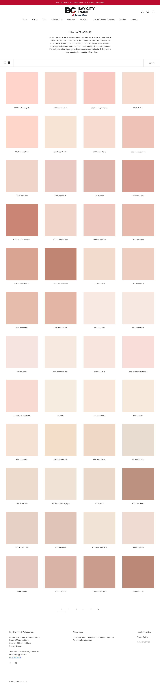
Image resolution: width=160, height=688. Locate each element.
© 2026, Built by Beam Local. (18, 682)
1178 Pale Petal (60, 547)
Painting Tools (56, 19)
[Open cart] (153, 11)
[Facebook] (10, 662)
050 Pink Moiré (99, 284)
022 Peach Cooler (60, 152)
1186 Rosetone (21, 591)
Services (122, 19)
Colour (35, 19)
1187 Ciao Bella (60, 591)
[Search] (148, 11)
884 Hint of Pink (138, 328)
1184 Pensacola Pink (99, 547)
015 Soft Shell (138, 108)
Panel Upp (84, 19)
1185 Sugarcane (138, 547)
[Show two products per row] (5, 62)
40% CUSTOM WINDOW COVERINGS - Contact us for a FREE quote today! (80, 2)
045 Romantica (138, 240)
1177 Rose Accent (21, 547)
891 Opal (60, 416)
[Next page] (98, 609)
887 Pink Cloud (99, 372)
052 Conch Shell (22, 328)
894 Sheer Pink (21, 460)
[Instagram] (16, 662)
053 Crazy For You (60, 328)
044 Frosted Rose (99, 240)
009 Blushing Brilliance (99, 108)
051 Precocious (138, 284)
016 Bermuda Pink (21, 152)
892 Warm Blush (99, 416)
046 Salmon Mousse (21, 284)
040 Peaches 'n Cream (21, 240)
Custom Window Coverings (104, 19)
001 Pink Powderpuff (21, 108)
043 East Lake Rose (60, 240)
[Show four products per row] (9, 62)
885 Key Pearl (22, 372)
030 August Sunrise (138, 152)
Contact (134, 19)
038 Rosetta (99, 196)
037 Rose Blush (60, 196)
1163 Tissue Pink (22, 504)
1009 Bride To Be (138, 460)
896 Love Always (99, 460)
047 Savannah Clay (61, 284)
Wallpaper (71, 19)
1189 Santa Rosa (138, 591)
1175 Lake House (138, 504)
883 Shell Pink (99, 328)
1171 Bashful (99, 504)
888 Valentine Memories (138, 372)
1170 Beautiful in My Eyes (60, 504)
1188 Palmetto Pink (99, 591)
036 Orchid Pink (22, 196)
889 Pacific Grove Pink (21, 416)
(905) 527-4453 (15, 657)
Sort (151, 63)
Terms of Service (143, 642)
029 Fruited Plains (99, 152)
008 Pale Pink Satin (61, 108)
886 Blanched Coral (60, 372)
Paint (45, 19)
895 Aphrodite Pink (61, 460)
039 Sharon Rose (138, 196)
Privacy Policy (142, 637)
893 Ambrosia (138, 416)
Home (25, 19)
